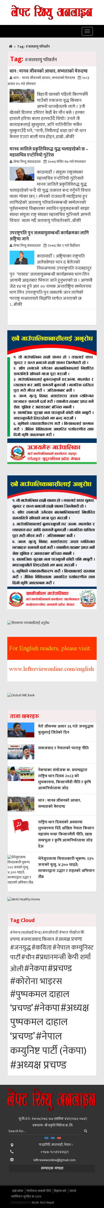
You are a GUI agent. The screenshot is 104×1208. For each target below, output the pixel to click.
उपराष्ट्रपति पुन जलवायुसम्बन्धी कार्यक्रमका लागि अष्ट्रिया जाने (49, 236)
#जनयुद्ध (20, 947)
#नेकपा (35, 969)
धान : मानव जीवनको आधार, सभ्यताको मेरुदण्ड (49, 71)
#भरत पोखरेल (69, 932)
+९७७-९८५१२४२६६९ (54, 1152)
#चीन (28, 957)
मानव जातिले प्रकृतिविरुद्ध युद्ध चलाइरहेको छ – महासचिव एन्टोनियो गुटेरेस (49, 152)
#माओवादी (50, 932)
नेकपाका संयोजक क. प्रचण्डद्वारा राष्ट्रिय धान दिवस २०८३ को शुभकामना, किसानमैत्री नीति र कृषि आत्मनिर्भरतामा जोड (64, 779)
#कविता (42, 947)
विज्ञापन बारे (60, 1190)
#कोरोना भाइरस (36, 981)
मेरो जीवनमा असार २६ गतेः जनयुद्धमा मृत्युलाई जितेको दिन (66, 729)
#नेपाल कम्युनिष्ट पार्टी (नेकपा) (48, 1043)
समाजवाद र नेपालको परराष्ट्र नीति (63, 748)
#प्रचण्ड (60, 968)
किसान (48, 939)
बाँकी (70, 137)
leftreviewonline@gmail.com (54, 1160)
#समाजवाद (31, 939)
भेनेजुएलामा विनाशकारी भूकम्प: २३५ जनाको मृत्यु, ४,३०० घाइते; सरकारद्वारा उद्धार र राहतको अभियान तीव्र (66, 867)
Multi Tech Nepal (43, 1202)
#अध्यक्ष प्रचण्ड (68, 939)
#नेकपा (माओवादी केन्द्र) (26, 932)
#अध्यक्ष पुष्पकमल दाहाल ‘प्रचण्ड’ (49, 1022)
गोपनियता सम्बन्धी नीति (38, 1190)
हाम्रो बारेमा (17, 1190)
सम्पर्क (72, 1190)
